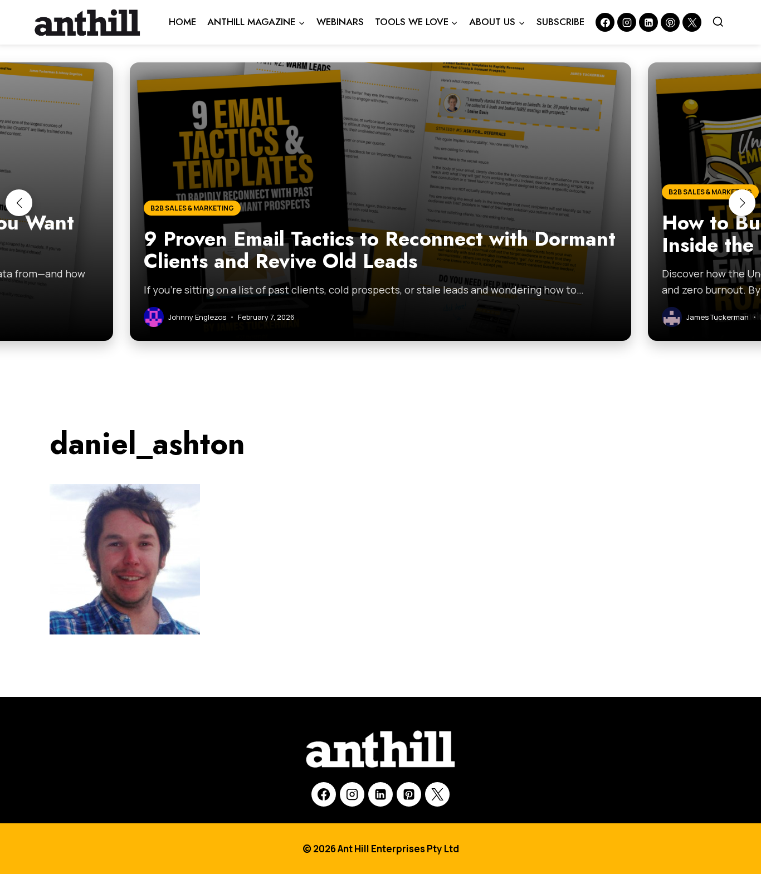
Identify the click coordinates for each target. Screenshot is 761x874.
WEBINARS (340, 21)
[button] (19, 202)
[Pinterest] (670, 22)
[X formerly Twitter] (691, 22)
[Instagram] (626, 22)
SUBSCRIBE (560, 21)
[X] (437, 794)
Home (182, 21)
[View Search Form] (718, 22)
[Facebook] (605, 22)
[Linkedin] (648, 22)
